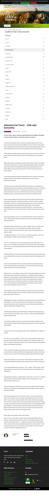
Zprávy (6, 119)
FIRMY (26, 455)
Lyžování (7, 68)
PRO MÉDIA (6, 476)
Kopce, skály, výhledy (9, 64)
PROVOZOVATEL (7, 474)
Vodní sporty (8, 112)
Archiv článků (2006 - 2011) (14, 30)
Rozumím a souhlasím (25, 3)
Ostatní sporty (8, 82)
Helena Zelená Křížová (16, 131)
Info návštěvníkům (9, 57)
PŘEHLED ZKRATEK (8, 481)
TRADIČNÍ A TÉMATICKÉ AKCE (31, 463)
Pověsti (6, 90)
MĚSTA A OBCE (28, 459)
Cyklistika (7, 42)
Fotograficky (8, 46)
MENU (8, 25)
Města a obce (8, 71)
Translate (13, 7)
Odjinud (6, 75)
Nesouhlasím (34, 3)
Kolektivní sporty (8, 60)
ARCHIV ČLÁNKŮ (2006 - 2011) (10, 472)
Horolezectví (8, 53)
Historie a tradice (9, 49)
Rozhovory (7, 101)
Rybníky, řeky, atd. (8, 104)
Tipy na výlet (7, 108)
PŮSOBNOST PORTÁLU (9, 479)
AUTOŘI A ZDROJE (29, 461)
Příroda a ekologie (9, 93)
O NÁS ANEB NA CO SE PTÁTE (10, 478)
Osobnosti (7, 79)
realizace (32, 488)
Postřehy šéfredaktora (10, 86)
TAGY (26, 457)
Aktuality (7, 38)
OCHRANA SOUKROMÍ (8, 483)
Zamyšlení (7, 115)
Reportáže (7, 97)
